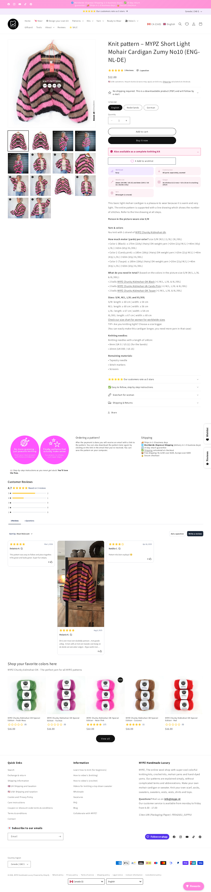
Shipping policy (103, 875)
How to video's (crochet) (85, 780)
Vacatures (78, 797)
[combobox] (86, 881)
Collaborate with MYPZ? (85, 813)
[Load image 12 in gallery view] (85, 185)
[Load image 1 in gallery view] (18, 141)
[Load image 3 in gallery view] (63, 141)
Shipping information (18, 780)
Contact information (134, 875)
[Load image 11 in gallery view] (63, 185)
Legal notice (118, 875)
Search (11, 769)
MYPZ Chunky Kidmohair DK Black (136, 281)
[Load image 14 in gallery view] (40, 208)
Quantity (112, 114)
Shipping (167, 81)
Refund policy (58, 875)
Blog (75, 807)
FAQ (75, 802)
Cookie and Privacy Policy (20, 797)
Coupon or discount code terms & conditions (30, 807)
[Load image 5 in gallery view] (18, 163)
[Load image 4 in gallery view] (85, 141)
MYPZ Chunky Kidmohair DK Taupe (136, 290)
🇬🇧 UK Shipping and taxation (22, 786)
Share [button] (114, 412)
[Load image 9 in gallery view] (18, 185)
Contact (12, 818)
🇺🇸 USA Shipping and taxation (23, 791)
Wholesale (78, 791)
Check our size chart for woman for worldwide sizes (136, 319)
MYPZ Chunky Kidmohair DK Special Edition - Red (181, 719)
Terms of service (87, 875)
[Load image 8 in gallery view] (85, 163)
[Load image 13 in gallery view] (18, 208)
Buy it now (142, 140)
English (115, 107)
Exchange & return (17, 775)
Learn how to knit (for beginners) (90, 769)
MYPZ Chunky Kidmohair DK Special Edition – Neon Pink (103, 719)
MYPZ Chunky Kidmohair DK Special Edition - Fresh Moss (24, 719)
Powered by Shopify (41, 875)
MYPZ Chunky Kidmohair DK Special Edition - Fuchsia (63, 719)
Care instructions (16, 802)
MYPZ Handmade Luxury (23, 875)
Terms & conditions (17, 813)
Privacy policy (72, 875)
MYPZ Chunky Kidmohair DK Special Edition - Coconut (142, 719)
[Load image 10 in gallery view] (40, 185)
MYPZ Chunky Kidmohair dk (150, 232)
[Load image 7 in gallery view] (63, 163)
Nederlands (133, 107)
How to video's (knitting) (85, 775)
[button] (77, 21)
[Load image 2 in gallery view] (40, 141)
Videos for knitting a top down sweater (92, 786)
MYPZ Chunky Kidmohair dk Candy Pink (139, 286)
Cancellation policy (153, 875)
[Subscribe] (59, 836)
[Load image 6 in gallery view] (40, 163)
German (151, 107)
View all (105, 738)
